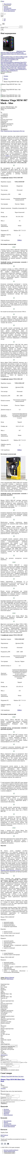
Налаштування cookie (9, 1153)
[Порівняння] (5, 14)
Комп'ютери (7, 1110)
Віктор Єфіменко (9, 977)
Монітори (6, 1113)
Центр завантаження (9, 11)
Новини (6, 6)
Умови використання (9, 1151)
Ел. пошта (3, 1062)
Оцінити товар (4, 1059)
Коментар (3, 1067)
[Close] (2, 29)
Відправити (4, 1068)
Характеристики (8, 131)
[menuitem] (15, 19)
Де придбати (4, 129)
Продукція (8, 5)
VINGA (7, 155)
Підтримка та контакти (10, 9)
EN (4, 20)
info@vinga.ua (4, 1135)
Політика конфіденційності (11, 1150)
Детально (3, 1088)
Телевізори (6, 1112)
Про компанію (7, 4)
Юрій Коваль (9, 979)
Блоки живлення (8, 1115)
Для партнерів (7, 8)
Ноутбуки (6, 1109)
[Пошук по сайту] (2, 14)
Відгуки (22, 131)
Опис (2, 131)
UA (5, 19)
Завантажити (16, 131)
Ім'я (2, 1060)
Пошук (2, 27)
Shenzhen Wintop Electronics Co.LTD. (10, 870)
